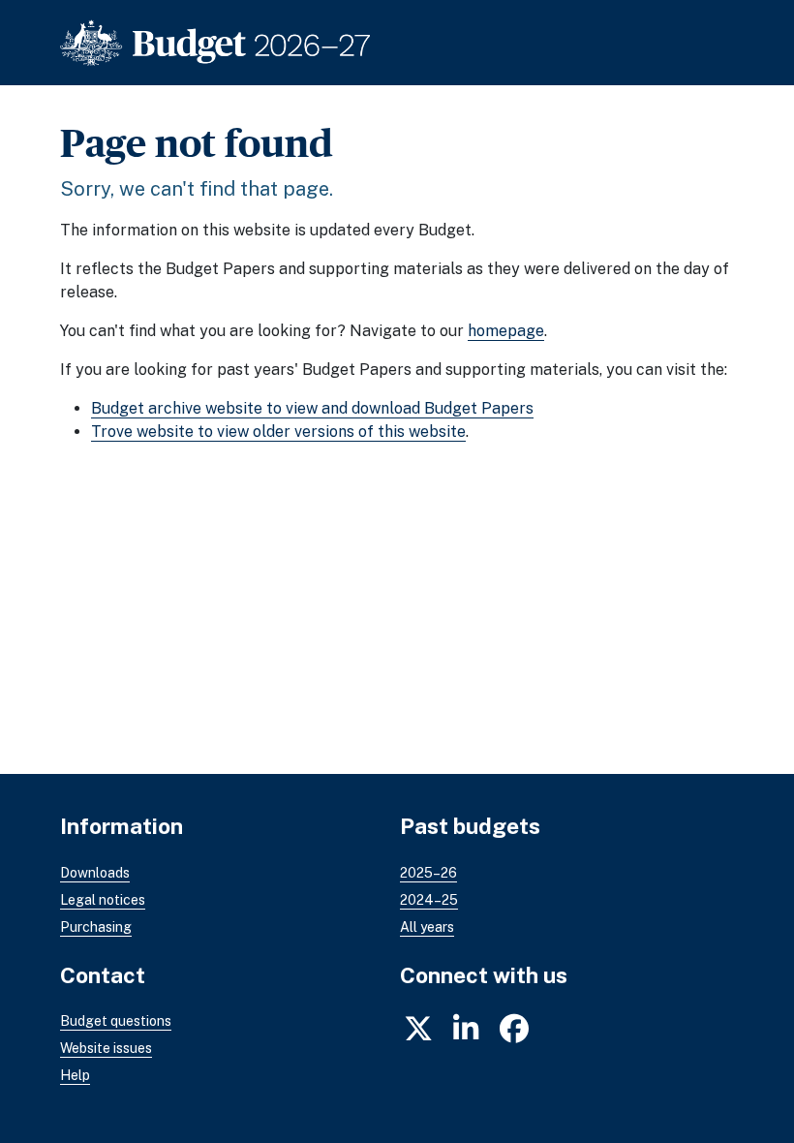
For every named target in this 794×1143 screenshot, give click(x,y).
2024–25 (429, 900)
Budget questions (115, 1021)
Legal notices (102, 900)
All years (427, 927)
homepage (506, 331)
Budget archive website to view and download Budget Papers (312, 408)
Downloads (95, 872)
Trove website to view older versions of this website (278, 431)
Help (75, 1075)
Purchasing (96, 927)
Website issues (106, 1048)
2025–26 (428, 872)
